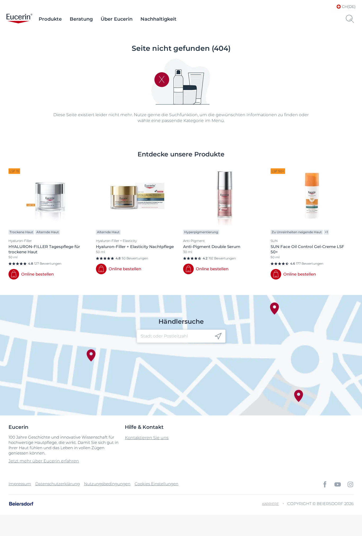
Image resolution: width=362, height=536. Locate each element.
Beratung (81, 19)
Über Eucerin (117, 19)
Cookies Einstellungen (156, 483)
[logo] (19, 19)
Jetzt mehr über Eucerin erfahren (43, 460)
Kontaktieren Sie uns (147, 437)
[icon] (218, 336)
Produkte (50, 19)
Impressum (19, 483)
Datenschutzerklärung (57, 483)
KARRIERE (270, 504)
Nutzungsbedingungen (107, 483)
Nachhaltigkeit (158, 19)
